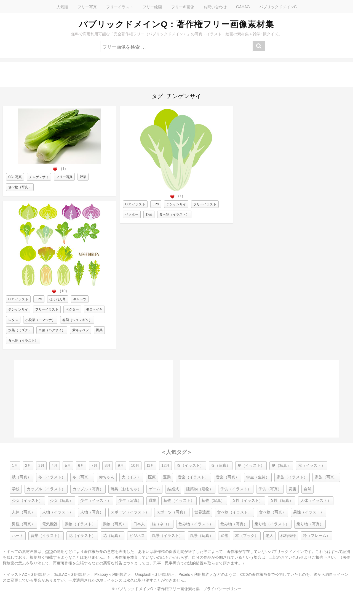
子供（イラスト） (235, 489)
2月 (28, 465)
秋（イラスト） (311, 465)
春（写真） (220, 465)
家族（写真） (326, 477)
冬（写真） (82, 477)
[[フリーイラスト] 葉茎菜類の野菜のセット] (59, 285)
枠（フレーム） (316, 536)
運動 (167, 477)
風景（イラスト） (167, 536)
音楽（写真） (227, 477)
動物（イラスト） (80, 524)
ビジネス (137, 536)
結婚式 (173, 489)
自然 (307, 489)
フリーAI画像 (182, 6)
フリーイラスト (119, 6)
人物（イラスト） (57, 512)
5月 (68, 465)
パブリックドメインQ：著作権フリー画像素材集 (176, 24)
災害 (292, 489)
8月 (108, 465)
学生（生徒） (257, 477)
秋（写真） (21, 477)
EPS (39, 299)
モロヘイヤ (94, 309)
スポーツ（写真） (171, 512)
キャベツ (79, 299)
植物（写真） (213, 501)
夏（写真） (281, 465)
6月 (81, 465)
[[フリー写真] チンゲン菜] (59, 162)
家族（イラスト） (292, 477)
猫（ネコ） (161, 524)
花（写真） (112, 536)
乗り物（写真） (309, 524)
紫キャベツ (80, 330)
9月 (121, 465)
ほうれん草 (57, 299)
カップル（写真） (88, 489)
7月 (94, 465)
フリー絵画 (152, 6)
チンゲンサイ (39, 176)
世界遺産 (202, 512)
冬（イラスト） (51, 477)
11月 (150, 465)
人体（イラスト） (315, 501)
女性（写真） (281, 501)
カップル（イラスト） (46, 489)
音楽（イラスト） (193, 477)
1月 (15, 465)
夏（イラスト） (250, 465)
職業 (152, 501)
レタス (13, 319)
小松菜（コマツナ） (40, 319)
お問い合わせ (215, 6)
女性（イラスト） (247, 501)
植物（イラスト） (179, 501)
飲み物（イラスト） (195, 524)
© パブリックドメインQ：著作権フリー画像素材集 (156, 588)
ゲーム (154, 489)
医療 (152, 477)
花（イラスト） (82, 536)
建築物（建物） (199, 489)
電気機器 (50, 524)
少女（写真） (61, 501)
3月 (41, 465)
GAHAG (243, 6)
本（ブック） (246, 536)
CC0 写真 (15, 176)
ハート (17, 536)
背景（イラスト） (46, 536)
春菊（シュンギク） (77, 319)
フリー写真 (87, 6)
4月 (55, 465)
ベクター (72, 309)
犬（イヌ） (131, 477)
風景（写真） (201, 536)
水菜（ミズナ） (19, 330)
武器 (224, 536)
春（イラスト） (190, 465)
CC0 (49, 551)
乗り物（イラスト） (272, 524)
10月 (135, 465)
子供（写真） (270, 489)
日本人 (139, 524)
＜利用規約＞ (38, 574)
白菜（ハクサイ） (52, 330)
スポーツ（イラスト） (130, 512)
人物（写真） (91, 512)
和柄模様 (288, 536)
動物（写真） (114, 524)
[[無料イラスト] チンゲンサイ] (176, 190)
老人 (269, 536)
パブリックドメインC (278, 6)
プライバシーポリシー (222, 588)
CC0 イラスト (18, 299)
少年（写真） (129, 501)
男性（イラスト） (308, 512)
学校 (16, 489)
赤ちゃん (106, 477)
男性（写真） (23, 524)
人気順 (62, 6)
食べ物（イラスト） (23, 340)
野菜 (83, 176)
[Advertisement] (165, 74)
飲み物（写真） (233, 524)
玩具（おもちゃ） (126, 489)
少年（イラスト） (95, 501)
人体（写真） (23, 512)
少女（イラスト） (27, 501)
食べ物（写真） (19, 187)
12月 (165, 465)
